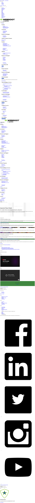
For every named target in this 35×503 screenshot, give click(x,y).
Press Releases (3, 193)
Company (1, 186)
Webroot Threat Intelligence (7, 244)
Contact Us (4, 107)
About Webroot (6, 0)
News (3, 111)
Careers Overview (5, 115)
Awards (4, 112)
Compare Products (5, 31)
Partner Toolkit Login (5, 74)
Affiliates (3, 298)
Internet (2, 170)
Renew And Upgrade (4, 147)
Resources (3, 154)
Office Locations (3, 190)
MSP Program (3, 164)
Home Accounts (3, 2)
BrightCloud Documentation (6, 92)
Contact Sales (3, 185)
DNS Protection (3, 141)
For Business (1, 137)
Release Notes (3, 304)
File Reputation (6, 88)
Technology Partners (4, 297)
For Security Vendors (5, 54)
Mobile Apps (3, 132)
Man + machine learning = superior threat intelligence (6, 227)
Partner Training (4, 75)
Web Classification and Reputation (8, 85)
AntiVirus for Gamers (4, 127)
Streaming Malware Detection (6, 173)
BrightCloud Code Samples (5, 178)
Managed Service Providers (5, 296)
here (19, 315)
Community (4, 60)
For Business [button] (3, 40)
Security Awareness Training (6, 44)
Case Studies (4, 57)
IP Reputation (4, 171)
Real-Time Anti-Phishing (5, 172)
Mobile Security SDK (5, 89)
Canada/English (3, 8)
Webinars (3, 156)
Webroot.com (3, 313)
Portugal (2, 14)
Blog (2, 302)
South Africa (3, 15)
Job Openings (3, 198)
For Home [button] (3, 23)
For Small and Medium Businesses (5, 150)
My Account (4, 35)
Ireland (2, 12)
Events (3, 58)
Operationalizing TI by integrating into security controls (6, 232)
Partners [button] (2, 67)
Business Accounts (3, 4)
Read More (1, 238)
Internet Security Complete (6, 27)
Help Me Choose (3, 130)
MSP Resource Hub (5, 73)
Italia (2, 11)
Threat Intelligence (2, 166)
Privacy (2, 312)
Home (1, 0)
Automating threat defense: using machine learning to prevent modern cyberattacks (10, 249)
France (2, 10)
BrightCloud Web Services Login (5, 182)
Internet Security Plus (5, 26)
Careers (2, 308)
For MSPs (4, 53)
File (3, 87)
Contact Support (5, 36)
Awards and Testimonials (4, 309)
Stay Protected (1, 502)
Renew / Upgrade (2, 5)
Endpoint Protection (5, 43)
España (2, 9)
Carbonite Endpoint (5, 45)
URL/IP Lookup (5, 96)
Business (3, 0)
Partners (1, 161)
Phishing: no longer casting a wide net (4, 222)
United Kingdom (3, 16)
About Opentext (3, 307)
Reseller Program (5, 70)
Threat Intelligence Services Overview (7, 83)
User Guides (3, 303)
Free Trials (4, 49)
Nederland (3, 13)
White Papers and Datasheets (6, 95)
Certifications (4, 59)
